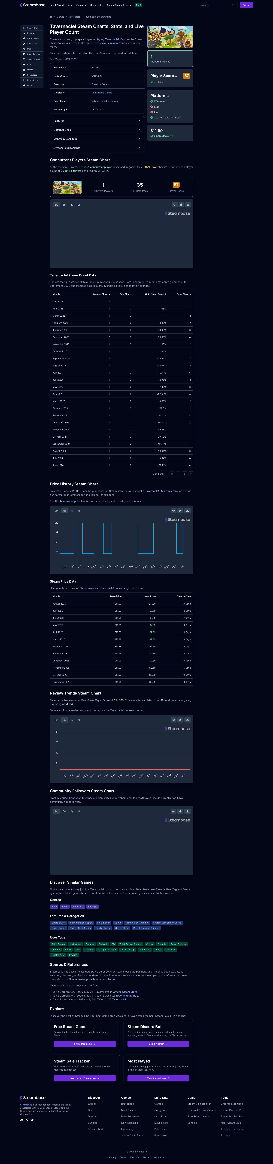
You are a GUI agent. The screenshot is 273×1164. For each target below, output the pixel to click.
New (69, 5)
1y (72, 204)
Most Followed (130, 1116)
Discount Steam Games (201, 1110)
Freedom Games (100, 84)
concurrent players (97, 43)
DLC (90, 1110)
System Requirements (67, 147)
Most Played (57, 5)
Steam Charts (96, 1129)
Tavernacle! (112, 39)
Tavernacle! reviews (122, 710)
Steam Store (129, 991)
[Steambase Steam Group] (27, 1120)
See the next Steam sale (83, 1078)
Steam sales (87, 588)
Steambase (26, 1104)
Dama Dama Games (102, 92)
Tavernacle (74, 16)
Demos (92, 1116)
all (79, 204)
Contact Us (158, 1157)
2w (56, 204)
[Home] (51, 16)
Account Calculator (232, 1129)
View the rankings (156, 1078)
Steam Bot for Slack (233, 1116)
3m (64, 204)
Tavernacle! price (70, 501)
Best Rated (127, 1103)
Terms (123, 1157)
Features (59, 120)
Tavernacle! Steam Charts (97, 16)
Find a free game (83, 1043)
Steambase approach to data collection (92, 979)
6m (65, 510)
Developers (161, 1122)
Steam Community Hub (124, 995)
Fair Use (134, 1157)
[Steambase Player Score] (176, 76)
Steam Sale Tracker (199, 1103)
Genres (158, 1103)
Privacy (112, 1157)
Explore (246, 5)
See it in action (156, 1043)
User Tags (160, 1116)
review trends (118, 43)
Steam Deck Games (133, 1135)
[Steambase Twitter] (32, 1120)
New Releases (129, 1122)
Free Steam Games (199, 1116)
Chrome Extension (232, 1103)
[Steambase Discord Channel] (21, 1120)
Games (60, 16)
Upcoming (81, 5)
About (146, 1157)
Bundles (92, 1122)
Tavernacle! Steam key (158, 491)
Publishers (160, 1129)
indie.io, (96, 101)
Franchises (160, 1135)
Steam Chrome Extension (120, 5)
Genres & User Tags (66, 138)
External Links (62, 129)
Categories (160, 1110)
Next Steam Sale (231, 1122)
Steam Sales (96, 5)
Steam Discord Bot (232, 1110)
